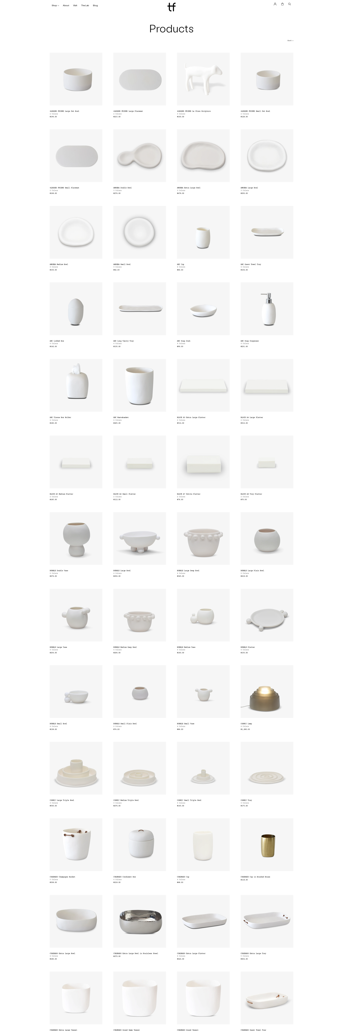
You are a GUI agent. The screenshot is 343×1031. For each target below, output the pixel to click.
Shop (54, 5)
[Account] (275, 4)
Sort (290, 41)
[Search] (289, 4)
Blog (95, 5)
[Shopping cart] (282, 4)
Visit (75, 5)
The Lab (85, 5)
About (66, 5)
